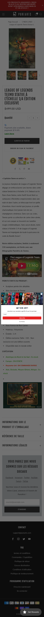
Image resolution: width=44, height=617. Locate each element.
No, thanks (22, 321)
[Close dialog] (41, 294)
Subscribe (22, 318)
